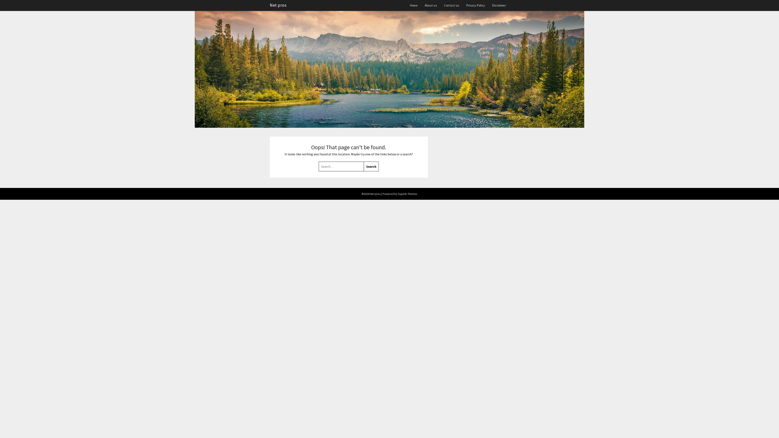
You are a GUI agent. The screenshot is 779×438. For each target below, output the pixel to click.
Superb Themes (407, 194)
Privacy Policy (475, 5)
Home (414, 5)
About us (431, 5)
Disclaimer (499, 5)
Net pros (278, 5)
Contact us (451, 5)
